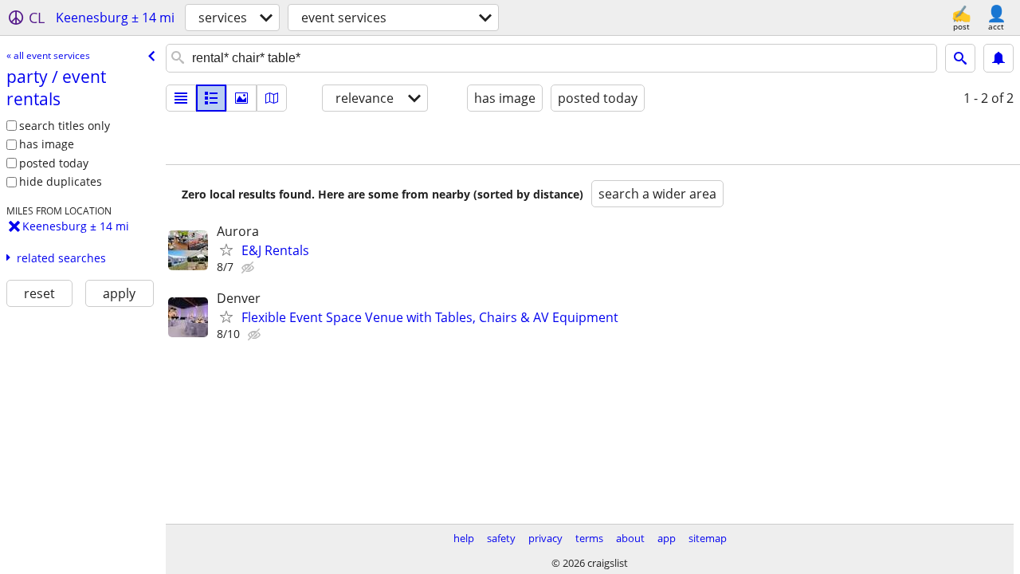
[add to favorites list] (226, 249)
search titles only (64, 125)
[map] (272, 98)
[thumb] (211, 98)
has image (46, 143)
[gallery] (241, 98)
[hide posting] (249, 267)
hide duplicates (60, 181)
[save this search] (998, 58)
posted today (53, 163)
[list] (181, 98)
